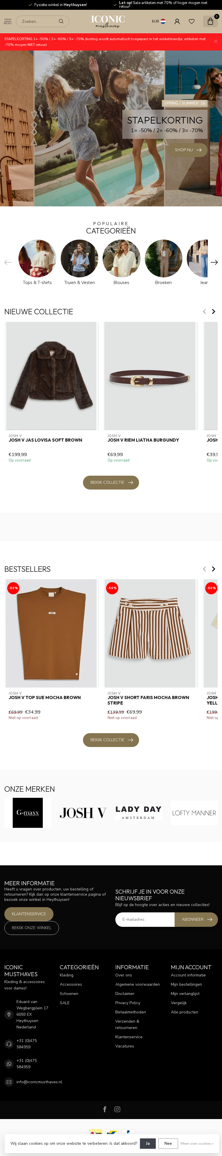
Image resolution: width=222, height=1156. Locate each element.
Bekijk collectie (107, 482)
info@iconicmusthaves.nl (39, 1082)
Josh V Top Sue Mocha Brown (45, 697)
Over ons (123, 975)
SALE (65, 1003)
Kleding (66, 975)
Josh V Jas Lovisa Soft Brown (45, 440)
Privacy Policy (127, 1003)
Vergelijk (179, 1003)
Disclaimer (124, 993)
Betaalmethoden (130, 1012)
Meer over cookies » (197, 1143)
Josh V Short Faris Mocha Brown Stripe (148, 700)
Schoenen (69, 993)
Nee (168, 1143)
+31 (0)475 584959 (26, 1044)
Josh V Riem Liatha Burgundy (143, 440)
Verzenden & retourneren (127, 1024)
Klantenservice (29, 914)
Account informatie (188, 975)
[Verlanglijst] (192, 21)
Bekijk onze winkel (31, 928)
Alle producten (184, 1012)
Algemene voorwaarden (137, 984)
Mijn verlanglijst (185, 993)
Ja (148, 1143)
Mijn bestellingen (186, 984)
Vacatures (124, 1046)
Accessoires (71, 984)
